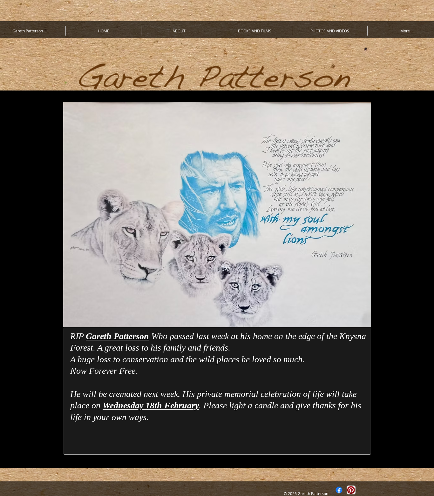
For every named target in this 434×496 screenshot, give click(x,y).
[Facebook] (339, 490)
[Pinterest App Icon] (351, 490)
